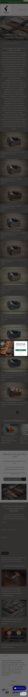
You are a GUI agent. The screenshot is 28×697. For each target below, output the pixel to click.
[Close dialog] (26, 341)
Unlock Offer (20, 350)
